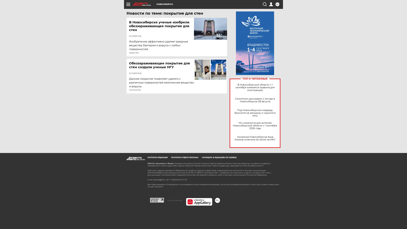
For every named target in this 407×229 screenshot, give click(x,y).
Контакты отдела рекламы (184, 157)
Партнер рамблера (175, 200)
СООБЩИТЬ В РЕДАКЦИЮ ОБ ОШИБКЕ (219, 157)
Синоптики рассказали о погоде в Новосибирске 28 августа (255, 100)
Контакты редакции (158, 157)
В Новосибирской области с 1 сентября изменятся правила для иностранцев (255, 87)
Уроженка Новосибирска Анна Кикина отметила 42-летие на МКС (255, 138)
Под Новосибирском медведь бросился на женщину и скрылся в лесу (255, 113)
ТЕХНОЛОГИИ (135, 90)
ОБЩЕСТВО (134, 53)
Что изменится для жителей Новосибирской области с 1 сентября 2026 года (255, 126)
